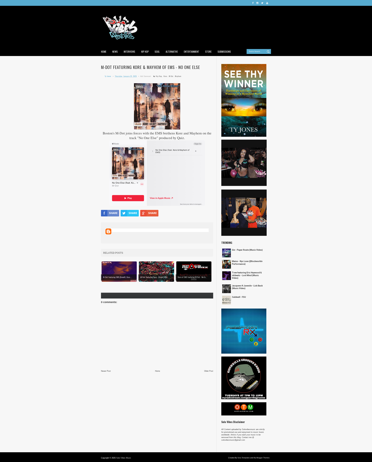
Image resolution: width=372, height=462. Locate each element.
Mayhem (178, 76)
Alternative (172, 51)
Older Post (208, 371)
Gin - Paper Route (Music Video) (247, 250)
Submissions (224, 51)
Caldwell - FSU (239, 297)
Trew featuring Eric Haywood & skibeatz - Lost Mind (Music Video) (247, 275)
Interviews (129, 51)
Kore (165, 76)
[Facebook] (253, 3)
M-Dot (171, 76)
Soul (157, 51)
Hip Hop (145, 51)
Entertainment (191, 51)
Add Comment (145, 76)
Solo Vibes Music (123, 458)
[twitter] (262, 3)
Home (103, 51)
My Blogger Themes (262, 458)
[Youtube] (267, 3)
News (115, 51)
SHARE (113, 213)
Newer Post (106, 371)
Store (208, 51)
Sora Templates (243, 458)
